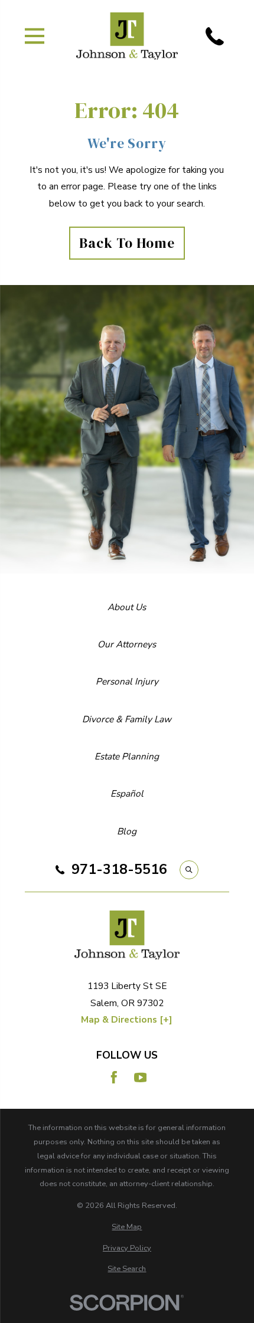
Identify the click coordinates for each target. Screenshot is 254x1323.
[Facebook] (114, 1077)
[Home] (127, 36)
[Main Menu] (35, 36)
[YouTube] (140, 1077)
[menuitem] (127, 1227)
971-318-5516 (119, 869)
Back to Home (126, 243)
